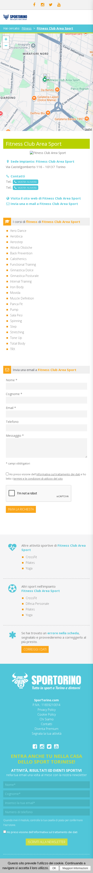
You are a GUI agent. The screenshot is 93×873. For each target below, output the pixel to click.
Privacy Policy (47, 710)
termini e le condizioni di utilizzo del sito (38, 478)
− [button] (6, 45)
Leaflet (88, 129)
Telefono (12, 422)
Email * (11, 408)
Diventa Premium (46, 729)
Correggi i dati (35, 649)
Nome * (11, 380)
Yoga (29, 568)
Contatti (46, 724)
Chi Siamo (47, 719)
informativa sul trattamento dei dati (58, 474)
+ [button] (6, 39)
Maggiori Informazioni (75, 868)
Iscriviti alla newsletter (46, 842)
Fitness (27, 28)
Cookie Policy (46, 714)
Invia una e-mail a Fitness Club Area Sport (44, 203)
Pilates (30, 563)
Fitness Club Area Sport (55, 28)
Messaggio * (15, 435)
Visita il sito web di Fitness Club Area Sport (46, 198)
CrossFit (31, 557)
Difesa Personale (37, 604)
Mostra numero (26, 181)
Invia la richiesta (21, 509)
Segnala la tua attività (46, 733)
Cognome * (14, 394)
